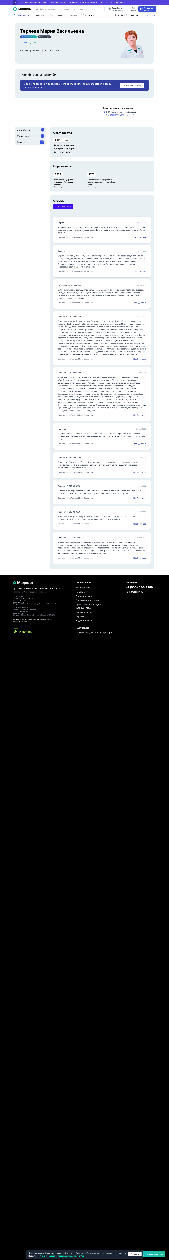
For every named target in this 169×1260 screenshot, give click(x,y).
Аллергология (83, 587)
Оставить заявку (132, 85)
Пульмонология (84, 612)
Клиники (73, 15)
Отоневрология (84, 596)
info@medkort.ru (134, 592)
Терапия (80, 616)
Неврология (82, 592)
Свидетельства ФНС (20, 621)
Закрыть (135, 1254)
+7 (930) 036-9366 (128, 15)
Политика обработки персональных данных (30, 592)
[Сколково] (22, 631)
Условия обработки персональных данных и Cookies (63, 1256)
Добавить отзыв (64, 207)
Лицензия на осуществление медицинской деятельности (32, 619)
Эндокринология (84, 620)
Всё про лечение (88, 15)
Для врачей (82, 632)
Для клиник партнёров (101, 632)
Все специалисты (58, 15)
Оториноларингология (87, 600)
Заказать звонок (147, 15)
